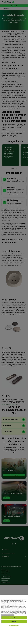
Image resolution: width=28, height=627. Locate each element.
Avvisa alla (14, 621)
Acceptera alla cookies (14, 617)
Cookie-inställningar (14, 625)
